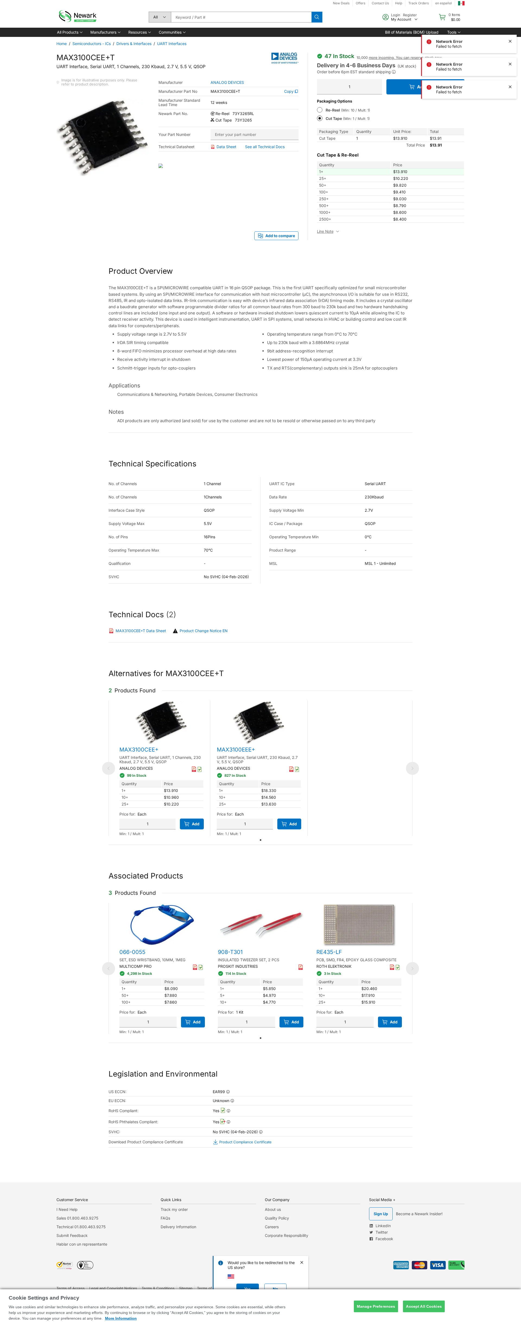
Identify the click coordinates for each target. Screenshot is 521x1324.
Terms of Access (70, 1288)
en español (443, 3)
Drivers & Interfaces (133, 43)
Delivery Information (178, 1226)
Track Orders (418, 3)
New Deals (341, 3)
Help (398, 3)
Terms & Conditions (158, 1288)
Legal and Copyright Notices (113, 1288)
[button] (69, 32)
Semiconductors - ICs (91, 43)
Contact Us (380, 3)
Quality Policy (277, 1218)
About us (273, 1209)
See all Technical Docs (265, 146)
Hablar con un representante (81, 1244)
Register (410, 15)
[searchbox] (241, 17)
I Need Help (67, 1209)
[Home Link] (77, 17)
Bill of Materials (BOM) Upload (412, 32)
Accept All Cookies (424, 1306)
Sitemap (185, 1288)
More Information (121, 1318)
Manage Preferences (376, 1306)
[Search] (317, 17)
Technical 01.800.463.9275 (81, 1226)
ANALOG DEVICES (227, 82)
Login (395, 15)
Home (61, 43)
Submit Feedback (72, 1235)
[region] (260, 1306)
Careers (272, 1226)
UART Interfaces (171, 43)
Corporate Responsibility (286, 1235)
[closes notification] (510, 18)
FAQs (165, 1218)
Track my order (174, 1209)
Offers (360, 3)
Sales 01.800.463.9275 (77, 1218)
